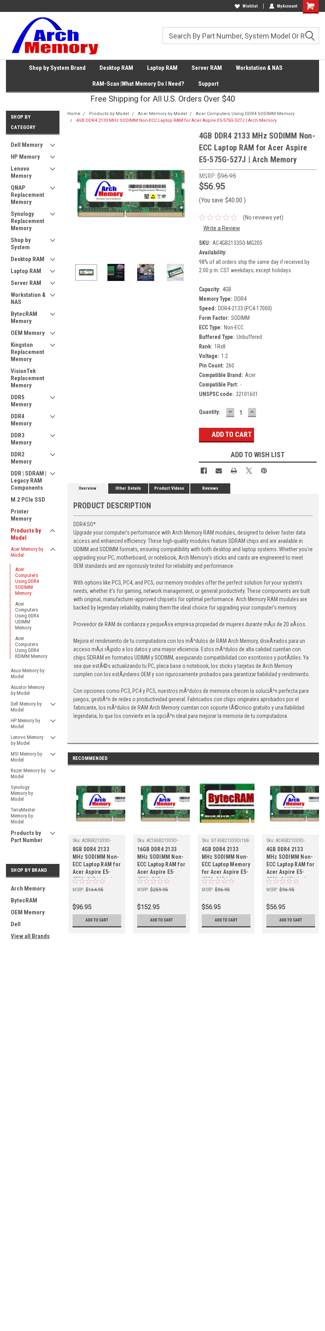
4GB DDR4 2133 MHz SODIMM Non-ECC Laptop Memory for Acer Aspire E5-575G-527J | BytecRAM (226, 861)
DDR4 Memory (21, 420)
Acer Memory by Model (27, 552)
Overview (87, 488)
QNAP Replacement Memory (27, 195)
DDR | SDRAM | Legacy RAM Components (28, 480)
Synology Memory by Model (22, 793)
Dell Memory (27, 144)
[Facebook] (204, 470)
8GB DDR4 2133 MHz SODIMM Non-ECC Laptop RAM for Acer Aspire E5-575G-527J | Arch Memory (97, 861)
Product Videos (169, 488)
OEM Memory (28, 333)
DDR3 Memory (21, 439)
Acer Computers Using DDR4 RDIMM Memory (31, 647)
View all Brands (30, 936)
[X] (249, 470)
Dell (16, 924)
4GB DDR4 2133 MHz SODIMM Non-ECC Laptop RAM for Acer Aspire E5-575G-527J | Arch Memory (176, 120)
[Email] (219, 470)
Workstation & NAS (259, 67)
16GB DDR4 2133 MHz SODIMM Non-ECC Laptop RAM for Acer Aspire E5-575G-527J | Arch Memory (161, 861)
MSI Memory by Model (26, 757)
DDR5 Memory (21, 401)
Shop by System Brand (57, 67)
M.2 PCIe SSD (28, 499)
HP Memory (25, 156)
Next (185, 193)
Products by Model (26, 534)
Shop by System (21, 244)
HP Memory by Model (25, 723)
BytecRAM (24, 900)
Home (73, 113)
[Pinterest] (264, 470)
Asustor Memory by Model (27, 690)
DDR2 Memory (21, 458)
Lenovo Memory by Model (27, 740)
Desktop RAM (116, 67)
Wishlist (250, 6)
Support (208, 83)
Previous (75, 193)
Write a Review (221, 228)
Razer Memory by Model (28, 773)
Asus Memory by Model (27, 673)
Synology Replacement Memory (27, 221)
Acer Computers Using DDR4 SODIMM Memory (27, 581)
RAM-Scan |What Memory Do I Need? (138, 83)
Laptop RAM (162, 67)
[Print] (234, 470)
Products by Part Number (27, 836)
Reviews (210, 488)
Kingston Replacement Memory (27, 352)
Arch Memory (28, 888)
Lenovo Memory (21, 172)
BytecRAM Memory (24, 317)
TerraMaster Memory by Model (23, 816)
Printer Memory (21, 515)
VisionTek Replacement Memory (27, 378)
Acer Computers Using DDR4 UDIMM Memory (27, 616)
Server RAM (206, 67)
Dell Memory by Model (26, 707)
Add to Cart (97, 920)
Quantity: (209, 412)
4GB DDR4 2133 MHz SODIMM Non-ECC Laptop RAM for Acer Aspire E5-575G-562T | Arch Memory (290, 861)
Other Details (128, 488)
